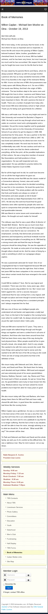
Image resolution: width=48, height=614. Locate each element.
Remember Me (10, 584)
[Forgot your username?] (28, 575)
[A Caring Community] (24, 2)
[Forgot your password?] (28, 580)
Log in (9, 588)
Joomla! (4, 607)
